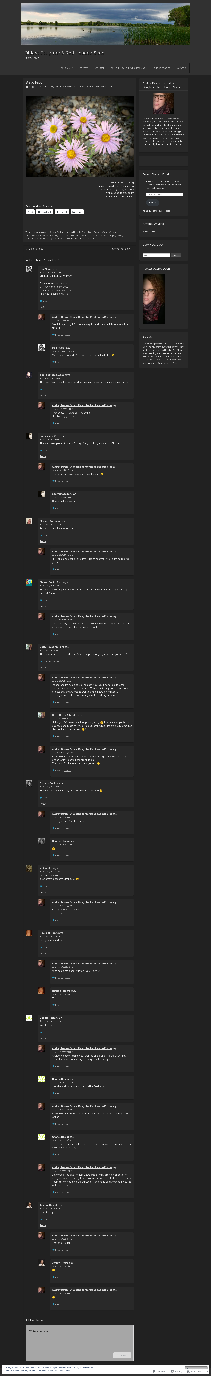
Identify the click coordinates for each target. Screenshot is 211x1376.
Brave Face (87, 232)
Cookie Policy (64, 1371)
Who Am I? (67, 68)
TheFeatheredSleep (52, 375)
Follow (152, 202)
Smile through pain (49, 238)
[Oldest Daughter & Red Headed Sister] (105, 24)
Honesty (54, 235)
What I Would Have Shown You (129, 68)
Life (72, 235)
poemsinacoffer (49, 436)
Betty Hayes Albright (52, 647)
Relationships (32, 238)
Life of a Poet (34, 248)
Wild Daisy (65, 238)
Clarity (105, 232)
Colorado (113, 232)
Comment (122, 1355)
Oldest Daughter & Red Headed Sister (65, 52)
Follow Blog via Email (156, 174)
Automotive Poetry (122, 248)
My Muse (100, 68)
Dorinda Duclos (49, 783)
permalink (91, 238)
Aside (31, 87)
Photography (109, 235)
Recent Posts (55, 232)
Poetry (84, 68)
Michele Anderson (50, 521)
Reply (43, 307)
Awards (181, 68)
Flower (45, 235)
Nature (99, 235)
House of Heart (49, 933)
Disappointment (33, 235)
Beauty (77, 232)
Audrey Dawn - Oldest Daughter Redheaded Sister (87, 87)
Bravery (97, 232)
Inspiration (64, 235)
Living (77, 235)
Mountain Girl (88, 235)
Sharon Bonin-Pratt (51, 582)
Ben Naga (45, 269)
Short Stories (162, 68)
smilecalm (46, 868)
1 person (67, 335)
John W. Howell (49, 1205)
